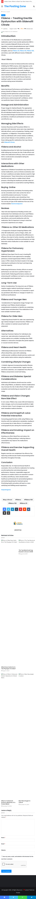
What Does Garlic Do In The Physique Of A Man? (8, 668)
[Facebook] (4, 509)
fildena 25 (24, 503)
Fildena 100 (30, 50)
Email (3, 844)
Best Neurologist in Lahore (24, 801)
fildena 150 (12, 503)
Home (4, 11)
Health (8, 11)
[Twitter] (8, 509)
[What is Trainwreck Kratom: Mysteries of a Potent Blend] (9, 736)
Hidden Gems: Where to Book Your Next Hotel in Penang (19, 1)
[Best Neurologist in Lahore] (27, 736)
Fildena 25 (16, 50)
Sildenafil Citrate (9, 142)
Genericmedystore (17, 203)
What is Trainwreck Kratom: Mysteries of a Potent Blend (8, 802)
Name (3, 837)
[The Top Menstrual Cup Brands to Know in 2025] (27, 544)
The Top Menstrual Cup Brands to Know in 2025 (26, 551)
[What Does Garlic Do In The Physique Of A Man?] (9, 602)
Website (3, 850)
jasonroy (5, 28)
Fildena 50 (23, 50)
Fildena (18, 499)
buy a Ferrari (8, 499)
